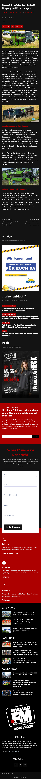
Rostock (28, 12)
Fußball (4, 331)
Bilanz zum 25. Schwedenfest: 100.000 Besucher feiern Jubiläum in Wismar (25, 674)
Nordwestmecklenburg (8, 306)
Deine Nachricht (9, 515)
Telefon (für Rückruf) (10, 495)
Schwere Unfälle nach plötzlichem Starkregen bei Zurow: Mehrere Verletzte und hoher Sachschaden (20, 317)
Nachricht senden (13, 527)
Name (6, 475)
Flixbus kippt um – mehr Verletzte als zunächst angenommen (31, 224)
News (6, 12)
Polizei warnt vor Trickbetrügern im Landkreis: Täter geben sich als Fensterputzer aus (19, 326)
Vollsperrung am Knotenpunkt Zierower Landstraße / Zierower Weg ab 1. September (25, 630)
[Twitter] (8, 26)
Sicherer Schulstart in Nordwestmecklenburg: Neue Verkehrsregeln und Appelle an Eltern (24, 660)
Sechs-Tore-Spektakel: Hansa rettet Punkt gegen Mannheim (20, 334)
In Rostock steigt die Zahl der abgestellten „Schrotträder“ (10, 224)
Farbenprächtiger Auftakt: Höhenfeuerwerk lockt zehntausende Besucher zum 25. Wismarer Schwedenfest (24, 683)
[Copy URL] (21, 26)
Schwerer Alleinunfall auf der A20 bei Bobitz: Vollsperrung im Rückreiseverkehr (18, 309)
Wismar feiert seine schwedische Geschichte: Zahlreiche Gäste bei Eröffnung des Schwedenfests (23, 692)
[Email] (17, 26)
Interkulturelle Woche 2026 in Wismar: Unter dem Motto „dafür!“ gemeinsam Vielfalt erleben (25, 622)
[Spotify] (25, 765)
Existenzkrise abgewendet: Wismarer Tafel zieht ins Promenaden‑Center (24, 613)
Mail (5, 485)
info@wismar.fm (14, 751)
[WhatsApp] (12, 26)
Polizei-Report (16, 12)
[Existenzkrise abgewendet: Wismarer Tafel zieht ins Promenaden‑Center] (6, 614)
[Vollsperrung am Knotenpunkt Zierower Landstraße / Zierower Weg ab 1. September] (6, 630)
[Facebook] (4, 26)
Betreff (7, 505)
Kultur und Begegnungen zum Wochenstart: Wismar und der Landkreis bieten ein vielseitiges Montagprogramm (25, 652)
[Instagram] (20, 765)
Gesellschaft (5, 323)
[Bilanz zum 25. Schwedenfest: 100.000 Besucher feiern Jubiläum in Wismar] (6, 675)
